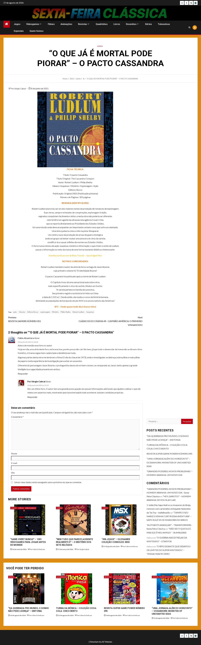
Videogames (32, 24)
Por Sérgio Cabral (18, 88)
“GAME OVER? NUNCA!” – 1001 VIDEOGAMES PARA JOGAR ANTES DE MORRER (28, 542)
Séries (148, 24)
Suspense (90, 312)
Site (13, 472)
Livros (116, 24)
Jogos (17, 24)
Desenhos (131, 24)
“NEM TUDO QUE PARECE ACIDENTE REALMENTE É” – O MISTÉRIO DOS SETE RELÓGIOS (74, 542)
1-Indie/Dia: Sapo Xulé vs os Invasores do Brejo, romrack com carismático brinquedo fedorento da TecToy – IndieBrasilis (169, 509)
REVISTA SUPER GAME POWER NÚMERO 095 (169, 453)
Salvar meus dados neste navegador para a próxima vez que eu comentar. (48, 482)
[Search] (189, 27)
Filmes (51, 24)
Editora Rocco (32, 312)
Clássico (22, 312)
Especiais (19, 31)
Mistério (55, 312)
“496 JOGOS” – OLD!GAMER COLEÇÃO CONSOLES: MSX (116, 540)
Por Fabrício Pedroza (37, 549)
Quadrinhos (102, 24)
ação (15, 312)
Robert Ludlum (78, 312)
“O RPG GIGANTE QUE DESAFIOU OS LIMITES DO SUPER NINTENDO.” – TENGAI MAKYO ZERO (168, 550)
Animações (66, 24)
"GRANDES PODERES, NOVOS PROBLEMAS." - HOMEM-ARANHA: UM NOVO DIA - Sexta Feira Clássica (170, 493)
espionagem (45, 312)
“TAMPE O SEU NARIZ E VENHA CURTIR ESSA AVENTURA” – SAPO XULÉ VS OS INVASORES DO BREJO (169, 516)
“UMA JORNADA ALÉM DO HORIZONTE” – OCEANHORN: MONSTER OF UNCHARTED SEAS (169, 462)
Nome (14, 453)
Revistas (82, 24)
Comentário (17, 417)
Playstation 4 (165, 577)
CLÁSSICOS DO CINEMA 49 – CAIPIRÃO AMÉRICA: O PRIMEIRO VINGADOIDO (110, 321)
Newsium (94, 641)
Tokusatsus (164, 24)
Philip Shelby (66, 312)
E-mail (14, 463)
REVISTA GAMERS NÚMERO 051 (24, 319)
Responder (23, 373)
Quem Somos (36, 31)
